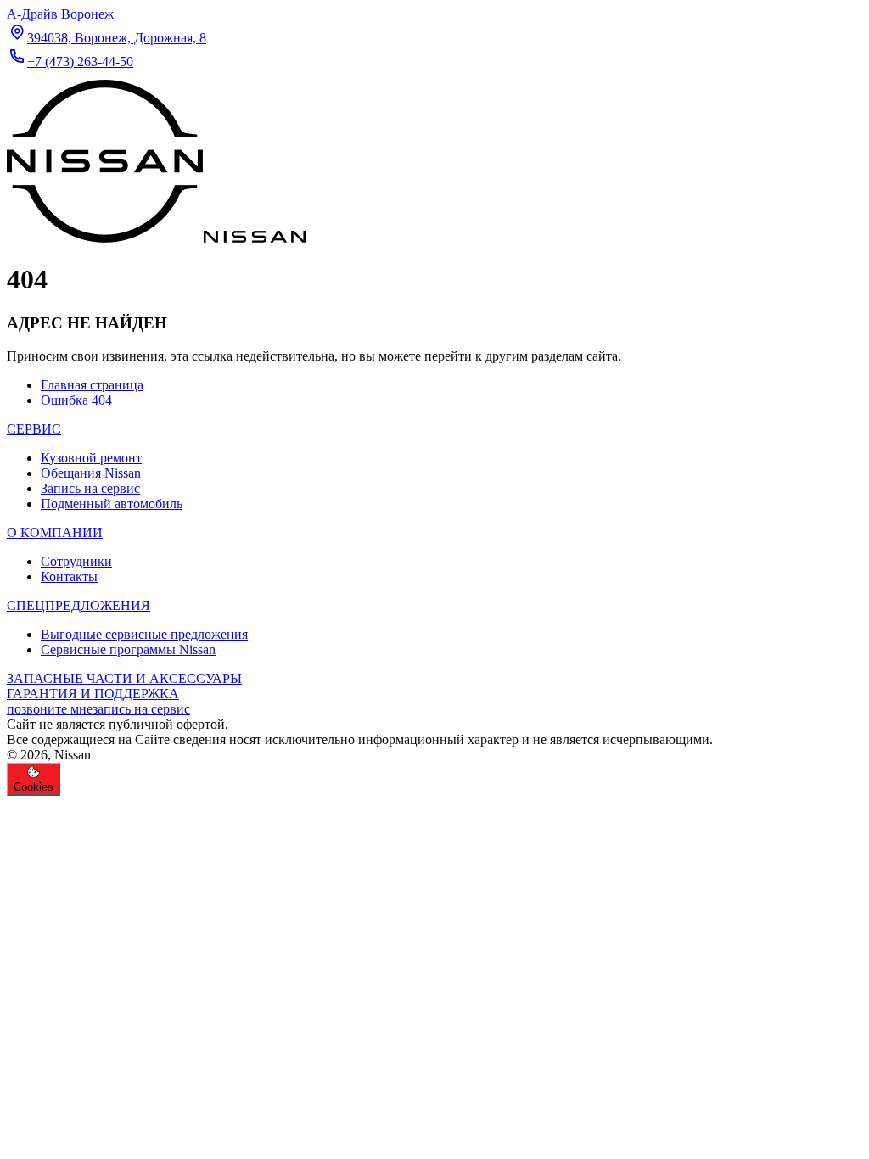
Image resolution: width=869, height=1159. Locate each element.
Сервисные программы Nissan (128, 649)
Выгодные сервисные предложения (144, 634)
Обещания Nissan (91, 473)
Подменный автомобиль (111, 503)
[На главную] (156, 238)
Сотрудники (76, 561)
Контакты (69, 576)
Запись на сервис (90, 488)
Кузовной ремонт (91, 458)
